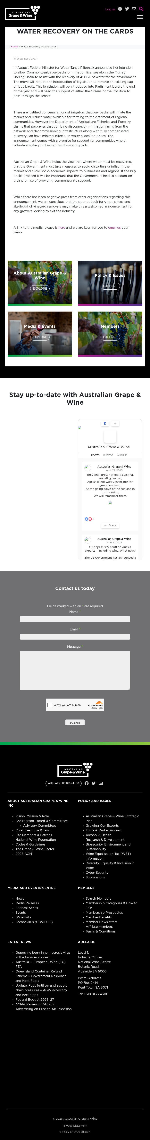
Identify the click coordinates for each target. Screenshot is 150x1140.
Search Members (98, 898)
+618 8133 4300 (96, 994)
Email (75, 629)
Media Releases (27, 903)
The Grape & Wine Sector (34, 849)
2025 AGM (23, 853)
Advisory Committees (39, 825)
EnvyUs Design (80, 1132)
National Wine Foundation (35, 839)
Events (20, 912)
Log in (110, 9)
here (61, 227)
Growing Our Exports (102, 825)
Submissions (95, 877)
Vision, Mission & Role (32, 816)
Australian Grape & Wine (108, 447)
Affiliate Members (99, 926)
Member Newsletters (101, 922)
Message (75, 646)
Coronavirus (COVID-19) (34, 922)
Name (75, 611)
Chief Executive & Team (33, 830)
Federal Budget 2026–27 (34, 999)
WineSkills (23, 917)
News (19, 898)
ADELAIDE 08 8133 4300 (63, 783)
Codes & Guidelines (30, 844)
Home (14, 46)
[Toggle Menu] (140, 17)
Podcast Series (26, 908)
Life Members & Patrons (33, 835)
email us (114, 227)
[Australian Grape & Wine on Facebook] (110, 436)
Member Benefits (99, 917)
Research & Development (105, 839)
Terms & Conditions (100, 931)
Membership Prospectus (104, 912)
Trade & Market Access (103, 830)
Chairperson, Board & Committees (41, 821)
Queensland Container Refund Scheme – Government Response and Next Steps (40, 976)
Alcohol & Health (98, 835)
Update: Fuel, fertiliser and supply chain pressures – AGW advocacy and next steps (41, 990)
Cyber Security (97, 872)
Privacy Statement (75, 1126)
